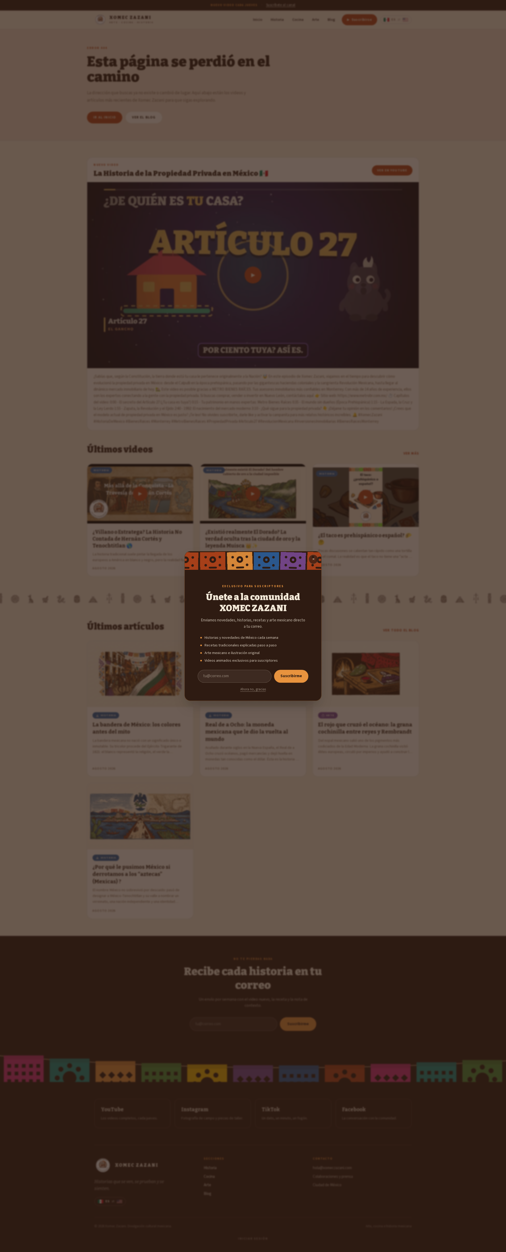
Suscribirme (291, 676)
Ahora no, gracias (253, 689)
